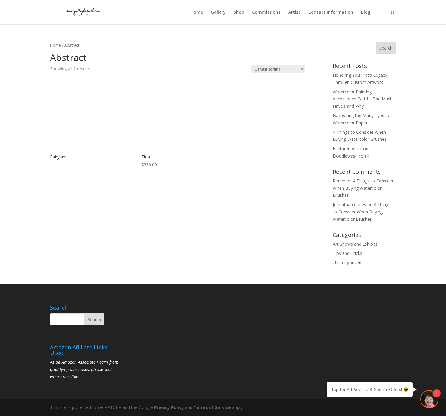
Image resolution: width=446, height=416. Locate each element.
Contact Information (330, 12)
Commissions (266, 12)
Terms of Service (212, 407)
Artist (294, 12)
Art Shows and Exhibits (355, 244)
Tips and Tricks (347, 253)
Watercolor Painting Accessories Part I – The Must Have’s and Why (362, 99)
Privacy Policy (169, 407)
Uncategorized (347, 262)
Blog (365, 12)
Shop (239, 12)
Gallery (218, 12)
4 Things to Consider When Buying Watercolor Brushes (363, 188)
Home (197, 12)
